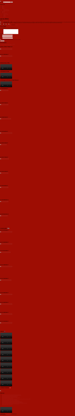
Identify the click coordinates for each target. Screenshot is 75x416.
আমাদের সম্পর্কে (3, 11)
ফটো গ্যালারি (3, 8)
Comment (1, 33)
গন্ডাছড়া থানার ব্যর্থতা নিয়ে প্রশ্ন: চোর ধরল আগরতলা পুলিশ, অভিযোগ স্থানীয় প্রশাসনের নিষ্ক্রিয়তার (12, 401)
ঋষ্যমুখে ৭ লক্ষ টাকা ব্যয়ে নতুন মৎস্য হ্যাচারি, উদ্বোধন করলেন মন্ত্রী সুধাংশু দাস (10, 396)
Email (1, 36)
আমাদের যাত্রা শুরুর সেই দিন (6, 10)
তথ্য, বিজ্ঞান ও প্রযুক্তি (5, 14)
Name (1, 35)
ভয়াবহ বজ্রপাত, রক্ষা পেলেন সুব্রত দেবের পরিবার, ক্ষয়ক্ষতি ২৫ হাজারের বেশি (9, 399)
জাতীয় (2, 7)
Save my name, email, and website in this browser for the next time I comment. (11, 39)
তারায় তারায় (4, 15)
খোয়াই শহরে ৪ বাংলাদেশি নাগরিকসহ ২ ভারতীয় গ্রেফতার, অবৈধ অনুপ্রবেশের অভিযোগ (10, 400)
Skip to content (2, 0)
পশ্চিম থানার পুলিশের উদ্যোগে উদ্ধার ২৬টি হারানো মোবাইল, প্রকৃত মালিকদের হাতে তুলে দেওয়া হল (11, 395)
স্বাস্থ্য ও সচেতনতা (5, 13)
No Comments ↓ (14, 20)
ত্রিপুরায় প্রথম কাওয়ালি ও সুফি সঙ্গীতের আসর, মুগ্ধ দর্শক (7, 398)
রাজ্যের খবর (3, 6)
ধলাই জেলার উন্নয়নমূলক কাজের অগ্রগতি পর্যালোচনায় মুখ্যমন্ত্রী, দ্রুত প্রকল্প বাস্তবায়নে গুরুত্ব (11, 394)
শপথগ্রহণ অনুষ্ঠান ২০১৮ (5, 9)
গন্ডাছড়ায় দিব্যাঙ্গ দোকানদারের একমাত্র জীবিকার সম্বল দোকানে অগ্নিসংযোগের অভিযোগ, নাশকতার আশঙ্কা (12, 402)
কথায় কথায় (4, 16)
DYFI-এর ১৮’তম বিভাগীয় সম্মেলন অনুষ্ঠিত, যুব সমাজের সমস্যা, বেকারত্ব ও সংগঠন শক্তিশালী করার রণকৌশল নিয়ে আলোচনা (14, 403)
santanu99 (10, 20)
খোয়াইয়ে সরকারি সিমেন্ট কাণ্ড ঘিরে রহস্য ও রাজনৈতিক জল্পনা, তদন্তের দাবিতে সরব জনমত (11, 397)
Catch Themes (7, 414)
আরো (2, 12)
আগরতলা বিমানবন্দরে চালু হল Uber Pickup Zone (7, 404)
